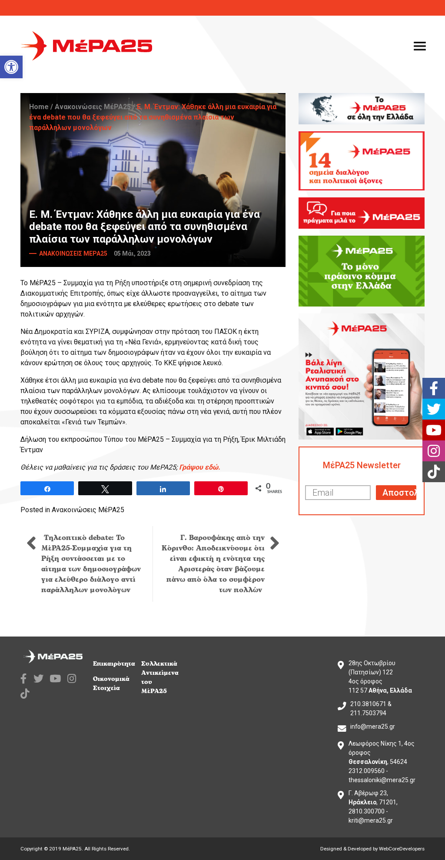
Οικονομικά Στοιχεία (111, 683)
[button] (11, 67)
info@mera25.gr (372, 726)
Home (39, 107)
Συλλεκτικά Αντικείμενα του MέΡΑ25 (160, 677)
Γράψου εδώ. (199, 467)
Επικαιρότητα (114, 663)
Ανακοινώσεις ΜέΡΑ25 (93, 107)
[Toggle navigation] (419, 46)
